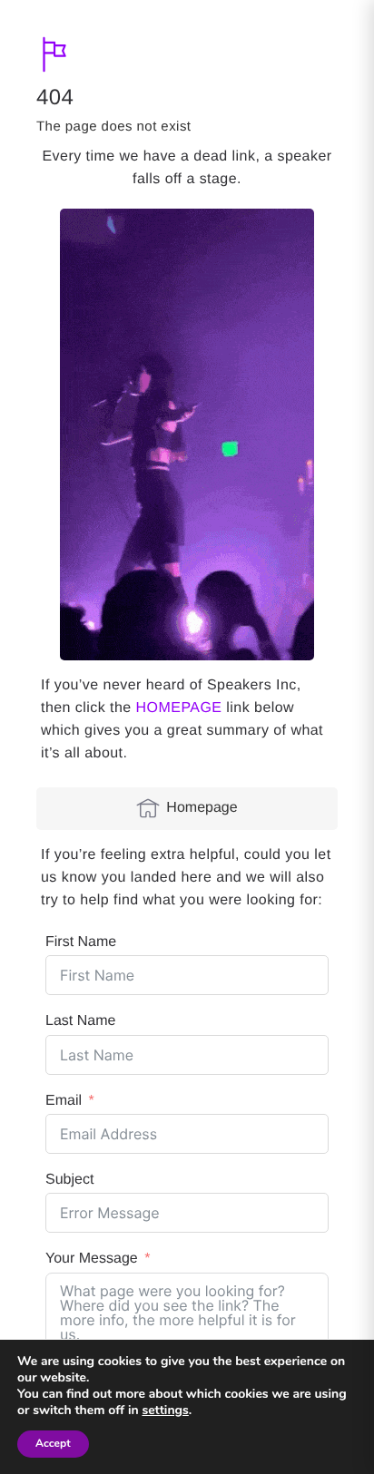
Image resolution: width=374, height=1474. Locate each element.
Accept (53, 1444)
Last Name (80, 1021)
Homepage (201, 807)
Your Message (91, 1258)
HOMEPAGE (179, 708)
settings (165, 1410)
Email (63, 1100)
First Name (80, 942)
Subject (69, 1179)
